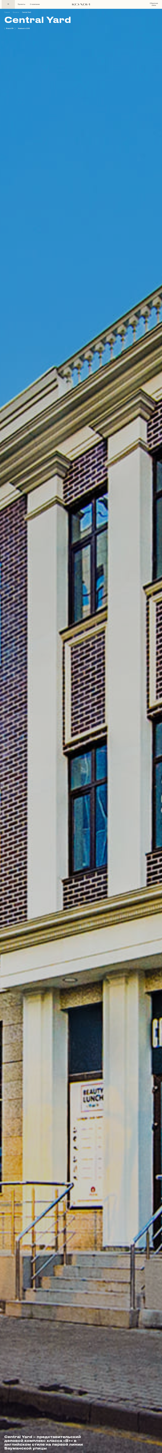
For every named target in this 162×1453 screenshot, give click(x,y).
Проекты (21, 4)
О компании (35, 4)
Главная (7, 12)
